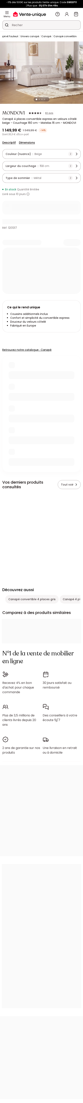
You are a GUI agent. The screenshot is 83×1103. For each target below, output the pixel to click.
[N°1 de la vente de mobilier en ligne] (29, 14)
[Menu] (7, 12)
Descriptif (9, 142)
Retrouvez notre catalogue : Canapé (27, 350)
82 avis (49, 113)
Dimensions (27, 142)
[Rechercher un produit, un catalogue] (7, 25)
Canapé (46, 36)
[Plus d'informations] (28, 194)
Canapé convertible (65, 36)
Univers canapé (29, 36)
